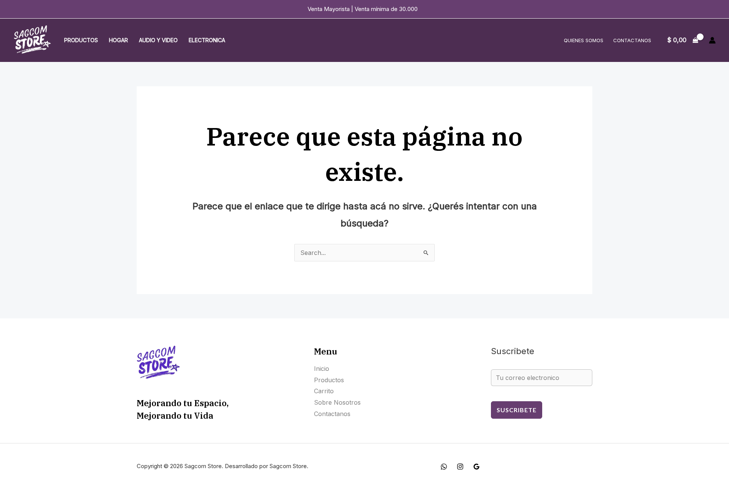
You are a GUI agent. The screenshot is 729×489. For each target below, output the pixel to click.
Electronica (207, 40)
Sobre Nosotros (337, 402)
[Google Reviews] (476, 466)
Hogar (118, 40)
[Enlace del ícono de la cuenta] (712, 40)
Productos (81, 40)
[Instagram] (460, 466)
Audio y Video (158, 40)
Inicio (321, 368)
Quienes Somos (583, 40)
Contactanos (632, 40)
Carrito (324, 391)
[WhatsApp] (443, 466)
